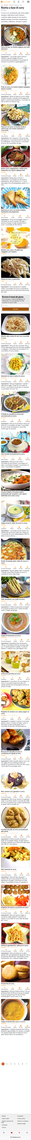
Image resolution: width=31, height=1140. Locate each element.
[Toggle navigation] (28, 2)
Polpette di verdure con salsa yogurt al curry (15, 712)
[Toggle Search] (23, 1)
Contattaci (20, 1116)
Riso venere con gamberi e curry (13, 791)
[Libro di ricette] (14, 1)
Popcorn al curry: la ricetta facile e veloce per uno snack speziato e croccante (13, 128)
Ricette (4, 1116)
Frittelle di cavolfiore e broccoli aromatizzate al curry (12, 415)
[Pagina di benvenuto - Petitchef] (2, 5)
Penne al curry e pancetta (10, 279)
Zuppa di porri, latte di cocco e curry (14, 523)
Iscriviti (15, 309)
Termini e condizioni (22, 1121)
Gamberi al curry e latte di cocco (13, 376)
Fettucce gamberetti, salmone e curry (14, 945)
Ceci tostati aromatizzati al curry (13, 454)
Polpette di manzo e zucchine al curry (14, 907)
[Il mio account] (18, 1)
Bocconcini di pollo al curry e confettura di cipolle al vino (11, 752)
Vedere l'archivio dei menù (7, 1121)
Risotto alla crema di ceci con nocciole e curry (15, 337)
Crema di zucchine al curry (10, 674)
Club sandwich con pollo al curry (13, 599)
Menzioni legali (21, 1123)
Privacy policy (21, 1118)
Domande (4, 1125)
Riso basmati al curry (8, 869)
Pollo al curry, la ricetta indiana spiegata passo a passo (15, 88)
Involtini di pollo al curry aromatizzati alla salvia (14, 830)
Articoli (4, 1127)
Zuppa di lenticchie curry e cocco (13, 1022)
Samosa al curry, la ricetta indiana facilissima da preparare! (13, 211)
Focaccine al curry (7, 983)
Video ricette (5, 1118)
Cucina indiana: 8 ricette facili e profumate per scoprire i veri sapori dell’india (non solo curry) (14, 493)
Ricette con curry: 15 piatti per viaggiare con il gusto (12, 251)
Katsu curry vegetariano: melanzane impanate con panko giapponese (14, 169)
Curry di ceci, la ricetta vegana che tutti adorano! (15, 48)
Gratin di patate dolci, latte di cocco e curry (14, 562)
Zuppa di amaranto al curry (11, 635)
